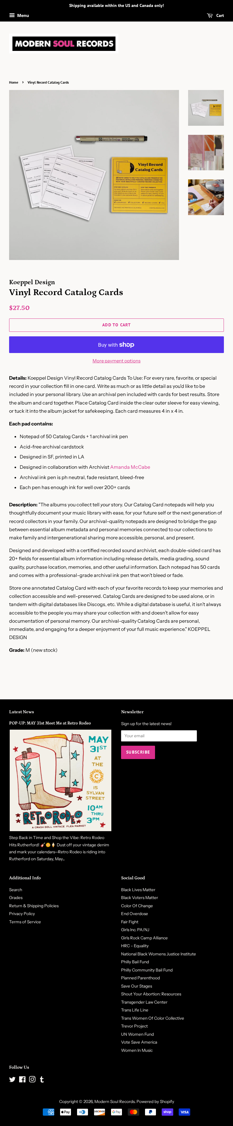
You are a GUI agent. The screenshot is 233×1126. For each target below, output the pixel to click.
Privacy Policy (22, 913)
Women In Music (137, 1050)
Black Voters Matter (139, 897)
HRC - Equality (135, 945)
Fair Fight (129, 921)
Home (13, 82)
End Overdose (134, 913)
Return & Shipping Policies (34, 905)
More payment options (116, 361)
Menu (22, 15)
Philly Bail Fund (135, 961)
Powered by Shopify (155, 1101)
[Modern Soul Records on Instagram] (32, 1080)
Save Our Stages (136, 986)
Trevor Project (134, 1026)
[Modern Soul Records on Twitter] (12, 1080)
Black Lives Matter (138, 889)
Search (15, 889)
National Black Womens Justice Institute (158, 953)
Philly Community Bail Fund (147, 970)
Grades (15, 897)
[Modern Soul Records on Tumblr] (42, 1080)
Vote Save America (139, 1042)
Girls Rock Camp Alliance (144, 937)
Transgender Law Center (144, 1002)
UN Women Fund (137, 1034)
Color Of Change (137, 905)
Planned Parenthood (140, 977)
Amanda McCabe (130, 467)
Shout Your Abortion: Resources (151, 993)
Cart (219, 15)
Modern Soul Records (114, 1101)
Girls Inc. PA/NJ (135, 929)
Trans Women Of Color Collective (152, 1018)
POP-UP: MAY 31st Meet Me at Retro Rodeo (50, 723)
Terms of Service (25, 921)
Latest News (21, 712)
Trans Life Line (134, 1010)
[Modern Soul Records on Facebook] (22, 1080)
